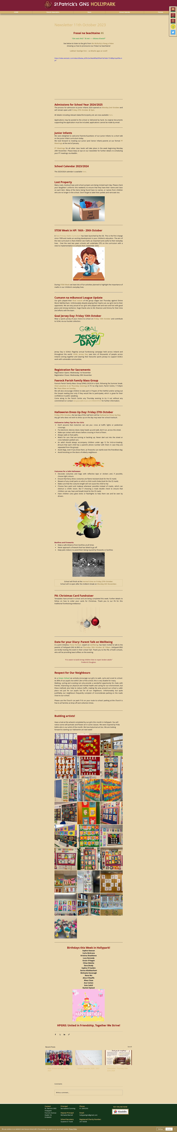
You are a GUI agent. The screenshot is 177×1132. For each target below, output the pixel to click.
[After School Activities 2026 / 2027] (58, 1057)
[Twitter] (173, 32)
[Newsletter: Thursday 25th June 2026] (118, 1057)
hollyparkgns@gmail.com (88, 1115)
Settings (160, 1129)
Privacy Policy (73, 1129)
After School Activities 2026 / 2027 (59, 1069)
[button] (88, 564)
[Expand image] (65, 744)
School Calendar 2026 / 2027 (88, 1068)
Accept (169, 1129)
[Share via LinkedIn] (64, 1034)
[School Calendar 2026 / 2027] (88, 1057)
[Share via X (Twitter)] (60, 1034)
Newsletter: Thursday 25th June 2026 (117, 1069)
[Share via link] (69, 1034)
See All (130, 1047)
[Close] (175, 1129)
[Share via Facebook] (55, 1034)
